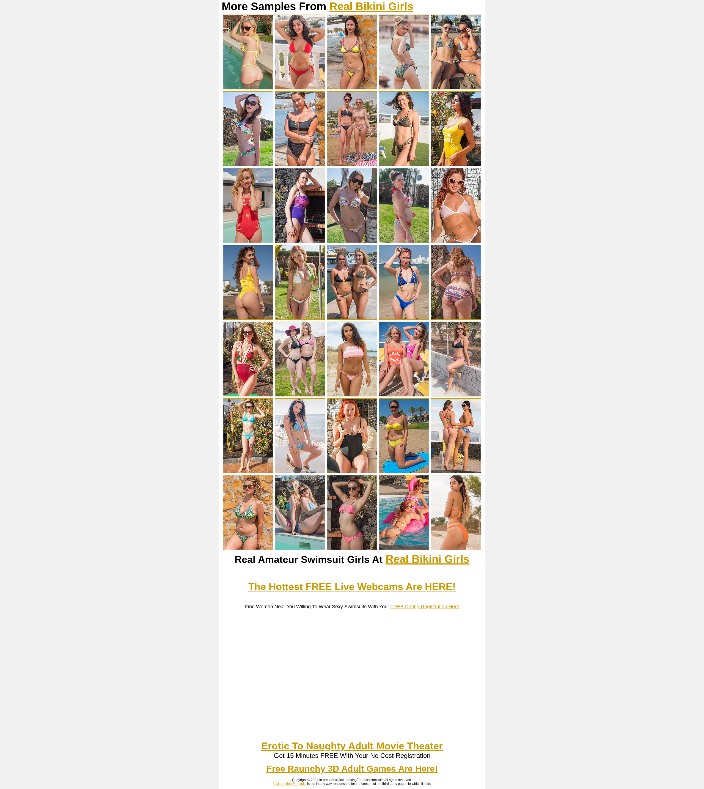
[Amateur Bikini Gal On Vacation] (352, 88)
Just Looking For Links (289, 784)
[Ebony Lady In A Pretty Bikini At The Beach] (352, 395)
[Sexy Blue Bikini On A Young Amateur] (248, 471)
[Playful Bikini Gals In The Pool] (404, 548)
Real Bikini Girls (371, 6)
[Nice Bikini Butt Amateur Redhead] (456, 318)
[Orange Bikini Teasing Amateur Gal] (456, 548)
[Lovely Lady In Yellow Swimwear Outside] (456, 164)
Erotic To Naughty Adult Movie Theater (352, 746)
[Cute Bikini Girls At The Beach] (352, 164)
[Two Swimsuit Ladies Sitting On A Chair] (404, 395)
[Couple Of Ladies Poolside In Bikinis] (456, 471)
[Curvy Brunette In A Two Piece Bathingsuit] (300, 164)
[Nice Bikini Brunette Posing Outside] (404, 164)
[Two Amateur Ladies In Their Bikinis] (300, 395)
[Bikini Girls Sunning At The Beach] (456, 88)
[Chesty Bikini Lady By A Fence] (456, 395)
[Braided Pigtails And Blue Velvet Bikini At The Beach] (404, 318)
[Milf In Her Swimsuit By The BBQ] (300, 241)
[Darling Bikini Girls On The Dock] (352, 318)
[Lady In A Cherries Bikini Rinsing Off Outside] (404, 241)
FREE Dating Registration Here (425, 606)
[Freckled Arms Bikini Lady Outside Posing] (248, 164)
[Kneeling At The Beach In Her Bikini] (300, 471)
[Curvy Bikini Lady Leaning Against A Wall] (248, 548)
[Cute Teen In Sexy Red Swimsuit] (248, 241)
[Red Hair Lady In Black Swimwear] (352, 471)
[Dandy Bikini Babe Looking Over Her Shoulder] (404, 88)
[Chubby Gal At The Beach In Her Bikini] (404, 471)
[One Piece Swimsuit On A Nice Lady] (248, 395)
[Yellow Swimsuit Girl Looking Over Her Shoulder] (248, 318)
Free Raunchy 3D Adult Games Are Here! (352, 769)
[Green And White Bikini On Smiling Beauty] (300, 318)
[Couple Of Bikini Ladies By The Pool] (300, 548)
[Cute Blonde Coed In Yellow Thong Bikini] (248, 88)
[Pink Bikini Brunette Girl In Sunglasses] (352, 548)
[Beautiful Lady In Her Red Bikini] (300, 88)
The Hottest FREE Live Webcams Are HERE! (352, 586)
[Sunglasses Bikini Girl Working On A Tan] (456, 241)
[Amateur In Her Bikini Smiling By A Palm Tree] (352, 241)
